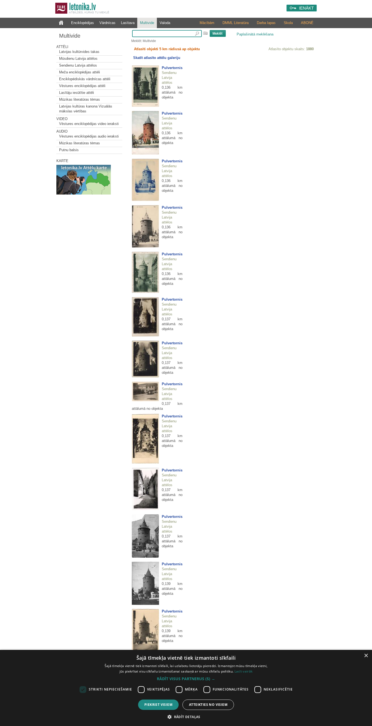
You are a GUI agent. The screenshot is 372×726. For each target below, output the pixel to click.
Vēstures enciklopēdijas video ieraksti (89, 124)
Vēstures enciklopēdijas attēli (82, 86)
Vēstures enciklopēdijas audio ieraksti (89, 136)
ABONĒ (307, 23)
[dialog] (186, 688)
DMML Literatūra (235, 23)
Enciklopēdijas (82, 23)
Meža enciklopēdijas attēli (79, 72)
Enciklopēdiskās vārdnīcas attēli (84, 79)
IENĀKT (306, 8)
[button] (186, 678)
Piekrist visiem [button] (158, 704)
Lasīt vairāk (243, 671)
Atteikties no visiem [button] (208, 704)
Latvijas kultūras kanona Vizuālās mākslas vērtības (85, 108)
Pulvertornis (172, 68)
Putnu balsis (69, 150)
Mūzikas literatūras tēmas (79, 99)
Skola (288, 23)
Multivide (147, 23)
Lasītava (128, 23)
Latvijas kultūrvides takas (79, 52)
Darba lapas (266, 23)
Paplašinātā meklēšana (255, 34)
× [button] (366, 656)
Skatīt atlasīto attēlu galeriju (156, 58)
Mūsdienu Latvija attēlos (78, 58)
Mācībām (207, 23)
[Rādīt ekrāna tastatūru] (205, 33)
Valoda (165, 23)
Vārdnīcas (107, 23)
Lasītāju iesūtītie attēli (76, 93)
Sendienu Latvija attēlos (78, 65)
